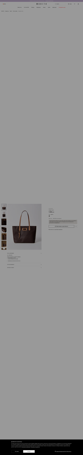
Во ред (29, 451)
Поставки (17, 451)
